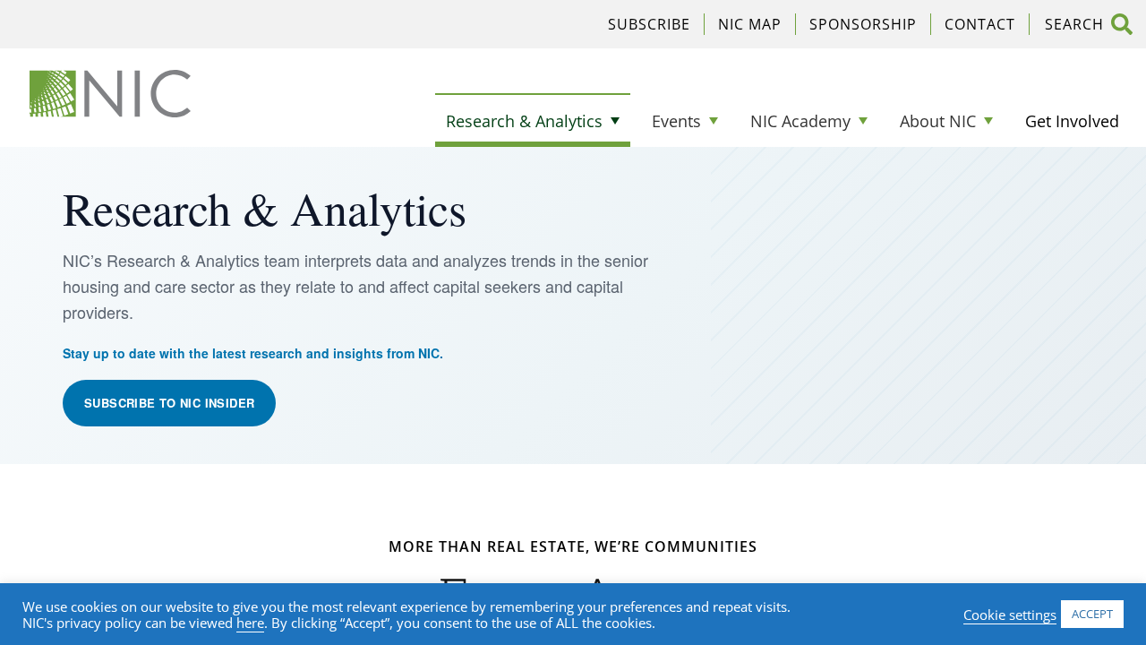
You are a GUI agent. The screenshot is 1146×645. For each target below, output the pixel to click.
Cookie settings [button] (1009, 614)
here (250, 623)
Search (1122, 24)
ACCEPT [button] (1092, 614)
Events (676, 121)
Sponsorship (863, 24)
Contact (980, 24)
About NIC (938, 121)
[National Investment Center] (110, 93)
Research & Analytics (524, 121)
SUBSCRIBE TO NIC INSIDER (169, 402)
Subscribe (649, 24)
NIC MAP (750, 24)
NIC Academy (800, 121)
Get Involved (1072, 121)
